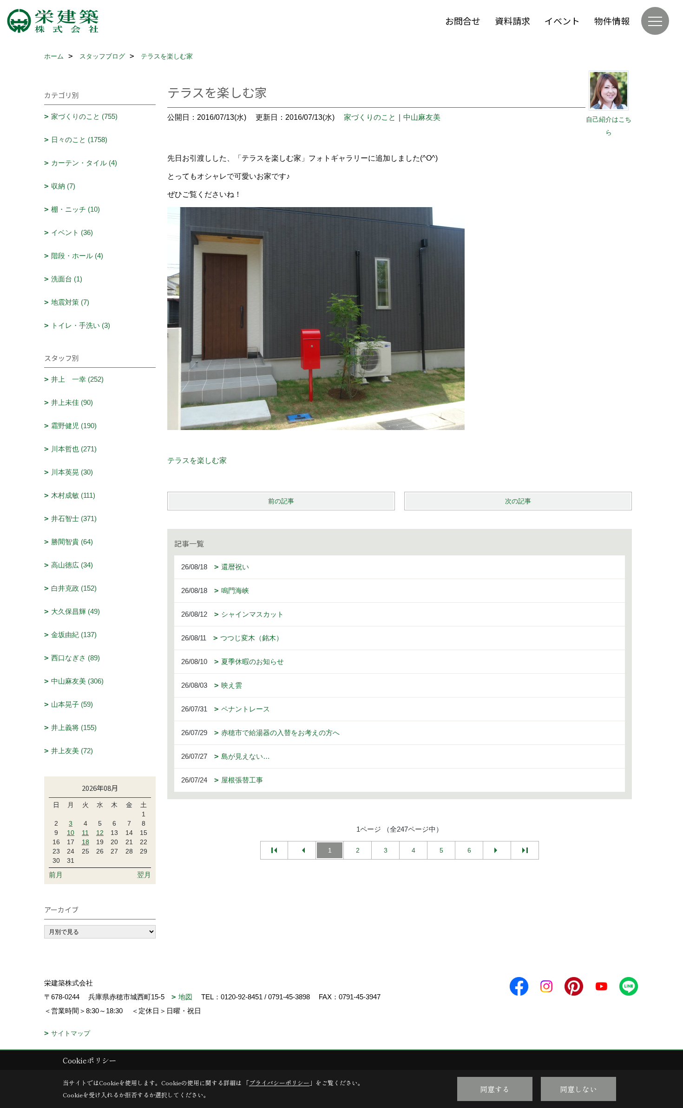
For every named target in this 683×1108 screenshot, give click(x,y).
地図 (185, 997)
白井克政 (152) (74, 588)
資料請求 (512, 20)
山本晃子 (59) (72, 704)
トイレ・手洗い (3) (80, 325)
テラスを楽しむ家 (197, 460)
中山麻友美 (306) (77, 681)
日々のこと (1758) (79, 139)
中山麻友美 (421, 117)
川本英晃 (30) (72, 472)
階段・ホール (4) (77, 256)
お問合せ (462, 20)
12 (100, 832)
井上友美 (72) (72, 751)
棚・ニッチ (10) (75, 209)
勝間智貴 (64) (72, 542)
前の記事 (281, 501)
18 (85, 842)
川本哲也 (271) (74, 449)
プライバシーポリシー (279, 1082)
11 (85, 832)
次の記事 (518, 501)
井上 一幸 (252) (77, 379)
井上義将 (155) (74, 727)
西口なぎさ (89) (75, 658)
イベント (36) (72, 232)
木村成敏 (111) (73, 495)
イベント (562, 20)
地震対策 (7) (70, 302)
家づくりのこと (370, 117)
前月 (56, 875)
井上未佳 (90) (72, 402)
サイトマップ (70, 1033)
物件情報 (612, 20)
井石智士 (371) (74, 518)
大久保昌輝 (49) (75, 611)
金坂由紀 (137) (74, 635)
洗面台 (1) (66, 279)
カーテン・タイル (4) (84, 163)
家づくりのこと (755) (84, 116)
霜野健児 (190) (74, 426)
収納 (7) (63, 186)
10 (70, 832)
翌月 (144, 875)
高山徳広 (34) (72, 565)
